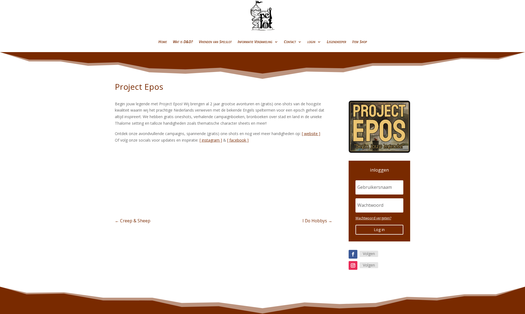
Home (162, 41)
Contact (290, 41)
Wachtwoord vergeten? (373, 218)
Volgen (369, 253)
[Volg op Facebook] (353, 254)
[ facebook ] (238, 140)
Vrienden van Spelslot (215, 41)
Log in (379, 229)
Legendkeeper (336, 41)
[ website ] (311, 133)
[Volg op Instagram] (353, 265)
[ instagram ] (211, 140)
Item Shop (359, 41)
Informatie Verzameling (255, 41)
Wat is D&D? (183, 41)
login (311, 41)
